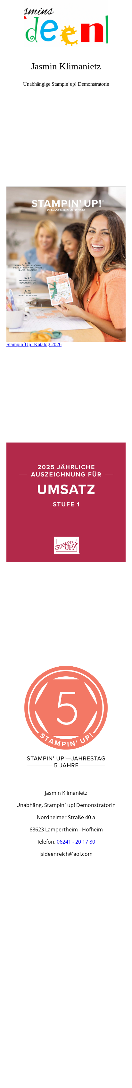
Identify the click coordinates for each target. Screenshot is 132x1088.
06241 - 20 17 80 (76, 841)
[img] (66, 24)
